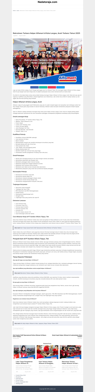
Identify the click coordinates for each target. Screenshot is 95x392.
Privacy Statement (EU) (22, 382)
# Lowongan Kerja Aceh (18, 328)
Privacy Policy (19, 380)
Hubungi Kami (19, 378)
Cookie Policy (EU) (21, 375)
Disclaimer (18, 377)
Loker (17, 10)
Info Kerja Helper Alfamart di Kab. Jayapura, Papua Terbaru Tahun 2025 (39, 323)
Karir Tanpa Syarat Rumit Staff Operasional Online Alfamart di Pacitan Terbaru (40, 227)
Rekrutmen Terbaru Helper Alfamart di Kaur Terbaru (34, 273)
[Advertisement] (47, 21)
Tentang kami (19, 383)
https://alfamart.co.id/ (56, 219)
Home (14, 10)
